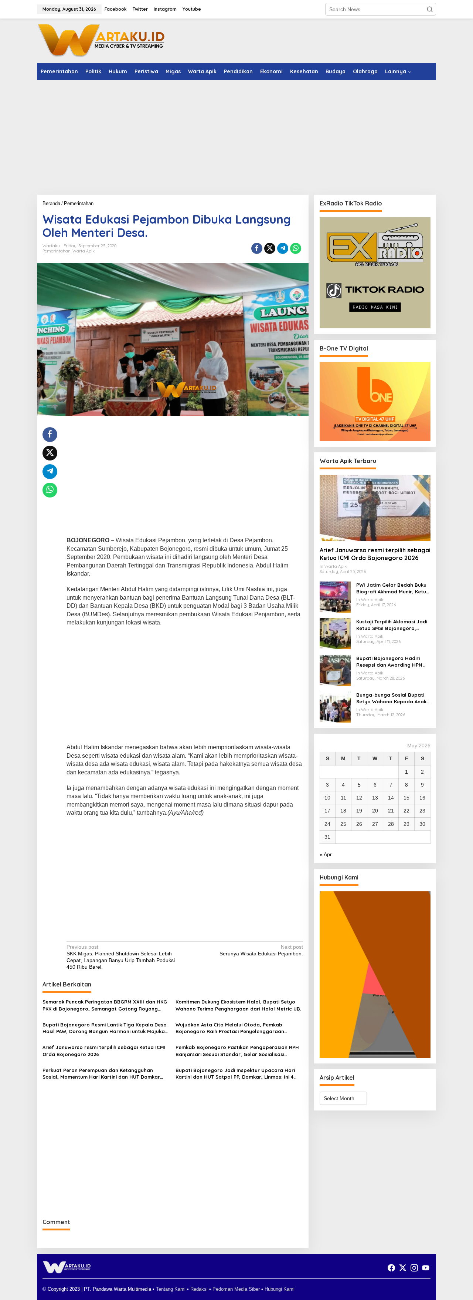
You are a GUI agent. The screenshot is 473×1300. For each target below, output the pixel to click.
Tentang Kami (171, 1289)
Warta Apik (83, 251)
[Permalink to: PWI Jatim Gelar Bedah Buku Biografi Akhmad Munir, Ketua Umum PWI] (335, 597)
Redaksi (199, 1289)
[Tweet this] (269, 248)
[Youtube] (426, 1268)
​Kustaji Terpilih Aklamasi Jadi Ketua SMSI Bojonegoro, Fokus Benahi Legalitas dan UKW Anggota (391, 625)
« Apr (326, 854)
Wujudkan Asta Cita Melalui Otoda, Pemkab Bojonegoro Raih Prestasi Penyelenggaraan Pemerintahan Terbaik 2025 (230, 1028)
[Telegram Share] (282, 248)
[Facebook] (391, 1268)
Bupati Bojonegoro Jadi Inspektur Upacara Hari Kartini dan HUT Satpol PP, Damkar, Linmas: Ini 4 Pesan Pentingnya (235, 1073)
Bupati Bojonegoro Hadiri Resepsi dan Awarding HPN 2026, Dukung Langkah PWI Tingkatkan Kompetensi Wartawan (389, 661)
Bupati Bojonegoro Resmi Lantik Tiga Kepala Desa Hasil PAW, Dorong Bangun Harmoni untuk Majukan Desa (105, 1028)
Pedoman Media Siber (236, 1289)
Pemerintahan (56, 251)
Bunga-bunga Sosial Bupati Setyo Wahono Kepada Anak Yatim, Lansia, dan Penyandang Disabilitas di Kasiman (391, 698)
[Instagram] (414, 1268)
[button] (429, 9)
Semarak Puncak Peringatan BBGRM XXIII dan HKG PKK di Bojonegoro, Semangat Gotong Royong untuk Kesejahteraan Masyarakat (104, 1005)
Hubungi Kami (280, 1289)
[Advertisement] (236, 137)
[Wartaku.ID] (101, 40)
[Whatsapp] (295, 248)
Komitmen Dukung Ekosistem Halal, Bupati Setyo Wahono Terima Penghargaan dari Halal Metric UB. (238, 1005)
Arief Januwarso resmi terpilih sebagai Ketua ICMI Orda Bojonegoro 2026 (104, 1050)
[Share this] (256, 248)
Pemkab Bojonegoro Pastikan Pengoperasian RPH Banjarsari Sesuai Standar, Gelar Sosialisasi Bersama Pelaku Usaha (237, 1050)
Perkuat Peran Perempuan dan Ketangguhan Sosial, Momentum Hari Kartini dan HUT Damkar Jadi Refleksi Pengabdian (101, 1073)
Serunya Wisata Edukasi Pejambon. (261, 950)
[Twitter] (403, 1268)
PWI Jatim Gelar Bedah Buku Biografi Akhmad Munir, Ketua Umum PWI (392, 588)
